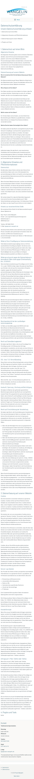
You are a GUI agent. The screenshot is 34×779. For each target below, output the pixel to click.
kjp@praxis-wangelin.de (11, 226)
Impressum (5, 767)
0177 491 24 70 (5, 746)
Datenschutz (5, 769)
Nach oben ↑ (17, 776)
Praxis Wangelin (19, 772)
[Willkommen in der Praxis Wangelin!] (17, 9)
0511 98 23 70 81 (5, 741)
